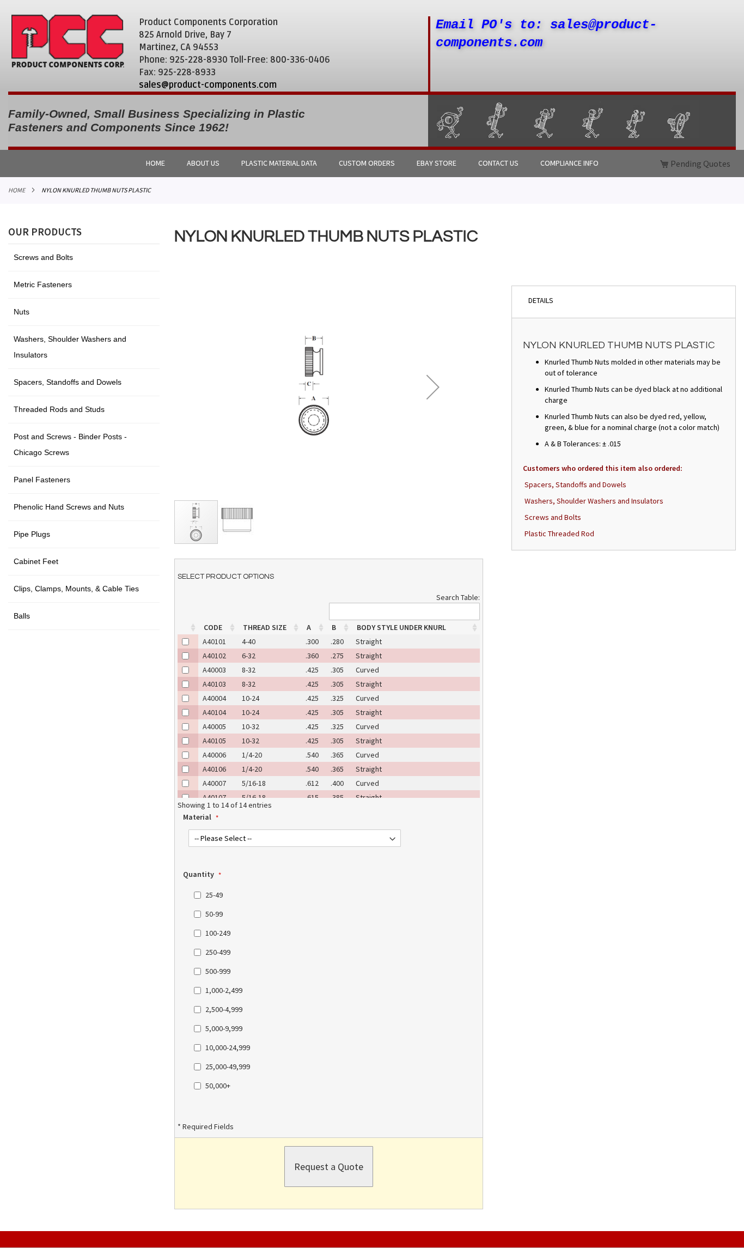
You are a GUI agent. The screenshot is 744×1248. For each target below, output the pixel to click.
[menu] (372, 163)
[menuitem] (155, 163)
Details (540, 300)
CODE (213, 627)
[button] (433, 387)
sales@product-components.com (208, 85)
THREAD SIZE (264, 627)
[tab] (623, 302)
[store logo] (67, 41)
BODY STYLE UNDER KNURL (401, 627)
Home (16, 190)
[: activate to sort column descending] (188, 627)
